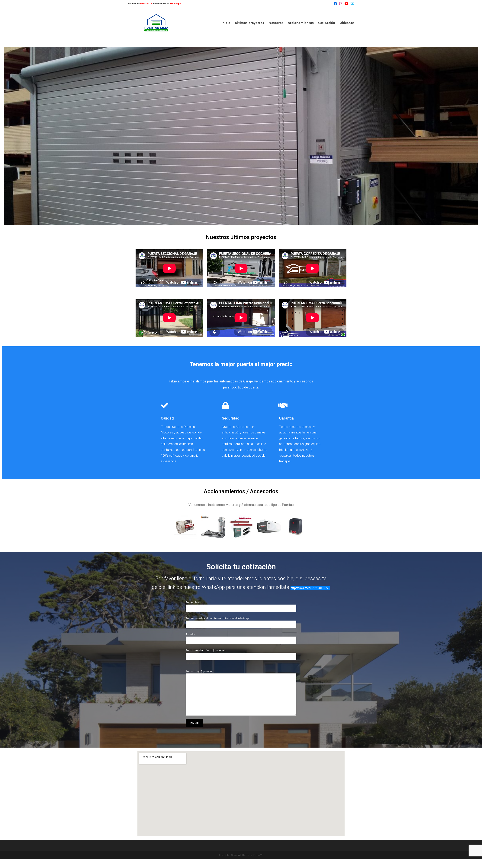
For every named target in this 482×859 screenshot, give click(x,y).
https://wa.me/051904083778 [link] (310, 588)
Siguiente (473, 135)
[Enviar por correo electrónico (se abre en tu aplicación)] (351, 3)
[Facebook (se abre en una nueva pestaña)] (335, 3)
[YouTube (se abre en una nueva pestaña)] (346, 3)
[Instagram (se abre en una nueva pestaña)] (340, 3)
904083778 (146, 3)
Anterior (8, 135)
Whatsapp (175, 3)
